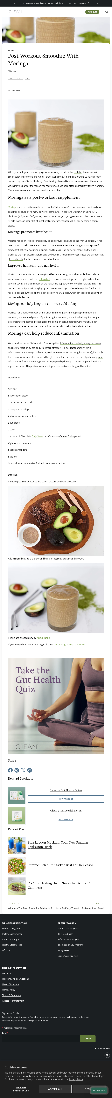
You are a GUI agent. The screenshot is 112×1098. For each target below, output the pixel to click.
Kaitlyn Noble (43, 637)
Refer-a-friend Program (69, 939)
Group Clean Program (68, 955)
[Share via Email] (29, 770)
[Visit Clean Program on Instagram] (107, 1055)
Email (5, 1033)
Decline (89, 1089)
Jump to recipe (15, 78)
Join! (88, 1038)
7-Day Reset (63, 950)
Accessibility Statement (13, 1000)
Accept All (55, 1089)
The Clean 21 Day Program (70, 944)
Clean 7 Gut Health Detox (66, 810)
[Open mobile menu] (4, 12)
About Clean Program (68, 928)
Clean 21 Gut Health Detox (66, 790)
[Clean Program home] (15, 11)
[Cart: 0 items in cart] (106, 12)
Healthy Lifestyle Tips (12, 944)
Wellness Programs (11, 928)
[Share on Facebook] (10, 770)
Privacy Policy (76, 1079)
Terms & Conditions (11, 995)
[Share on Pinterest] (16, 770)
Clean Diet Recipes (11, 939)
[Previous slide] (15, 3)
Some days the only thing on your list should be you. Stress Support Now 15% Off (56, 3)
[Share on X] (23, 770)
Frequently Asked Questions (15, 978)
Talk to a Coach (65, 933)
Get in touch (8, 973)
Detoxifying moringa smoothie (69, 644)
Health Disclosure (10, 984)
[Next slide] (97, 3)
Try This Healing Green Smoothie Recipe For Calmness (60, 886)
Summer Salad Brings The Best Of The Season (61, 865)
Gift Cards (7, 950)
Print (27, 78)
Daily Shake (37, 436)
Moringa (12, 207)
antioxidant (44, 279)
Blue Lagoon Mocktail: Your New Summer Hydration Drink (58, 845)
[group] (56, 3)
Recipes (11, 50)
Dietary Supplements (12, 933)
